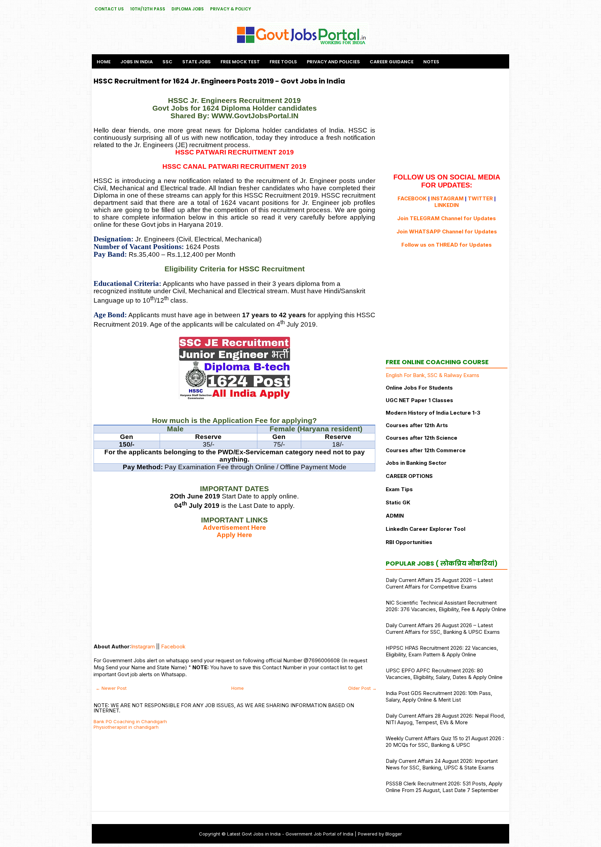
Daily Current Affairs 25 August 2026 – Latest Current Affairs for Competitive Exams (439, 583)
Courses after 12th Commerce (426, 450)
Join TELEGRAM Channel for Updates (446, 218)
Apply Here (234, 534)
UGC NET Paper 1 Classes (419, 400)
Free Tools (283, 61)
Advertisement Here (234, 527)
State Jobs (196, 61)
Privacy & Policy (230, 9)
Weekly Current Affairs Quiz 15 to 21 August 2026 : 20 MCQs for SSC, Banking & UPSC (445, 741)
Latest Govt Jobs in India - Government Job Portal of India (290, 834)
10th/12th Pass (147, 9)
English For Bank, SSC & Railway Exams (432, 375)
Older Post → (362, 688)
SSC (167, 61)
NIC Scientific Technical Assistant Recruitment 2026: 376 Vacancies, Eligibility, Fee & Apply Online (446, 606)
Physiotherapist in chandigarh (126, 727)
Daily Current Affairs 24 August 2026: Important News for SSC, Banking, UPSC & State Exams (442, 764)
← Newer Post (111, 688)
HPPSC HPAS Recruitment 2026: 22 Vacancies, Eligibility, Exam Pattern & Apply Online (442, 651)
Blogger (393, 834)
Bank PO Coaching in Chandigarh (130, 721)
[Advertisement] (234, 587)
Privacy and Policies (333, 61)
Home (104, 61)
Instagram (143, 646)
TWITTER (480, 198)
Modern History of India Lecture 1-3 (433, 412)
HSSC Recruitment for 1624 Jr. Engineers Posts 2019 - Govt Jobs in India (219, 81)
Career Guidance (392, 61)
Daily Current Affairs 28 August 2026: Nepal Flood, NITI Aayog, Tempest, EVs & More (445, 719)
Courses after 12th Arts (417, 425)
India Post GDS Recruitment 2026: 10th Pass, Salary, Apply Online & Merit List (439, 696)
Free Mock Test (240, 61)
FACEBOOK (412, 198)
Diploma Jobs (187, 9)
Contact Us (109, 9)
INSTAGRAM (447, 198)
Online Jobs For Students (419, 387)
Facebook (173, 646)
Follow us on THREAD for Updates (446, 244)
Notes (431, 61)
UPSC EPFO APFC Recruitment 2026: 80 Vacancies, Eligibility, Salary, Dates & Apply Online (444, 673)
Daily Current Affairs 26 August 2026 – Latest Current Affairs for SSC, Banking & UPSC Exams (443, 628)
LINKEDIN (446, 205)
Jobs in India (136, 61)
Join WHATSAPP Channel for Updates (446, 231)
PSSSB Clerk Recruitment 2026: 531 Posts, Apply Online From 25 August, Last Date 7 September (444, 786)
